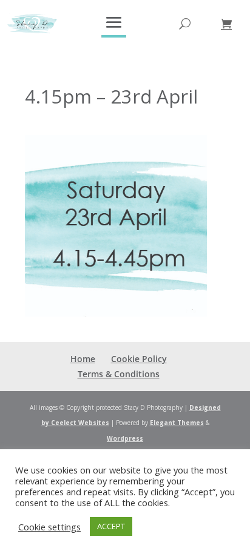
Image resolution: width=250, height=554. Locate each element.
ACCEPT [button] (111, 526)
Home (82, 358)
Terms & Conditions (119, 374)
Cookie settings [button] (49, 526)
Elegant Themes (177, 422)
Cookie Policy (139, 358)
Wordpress (125, 438)
